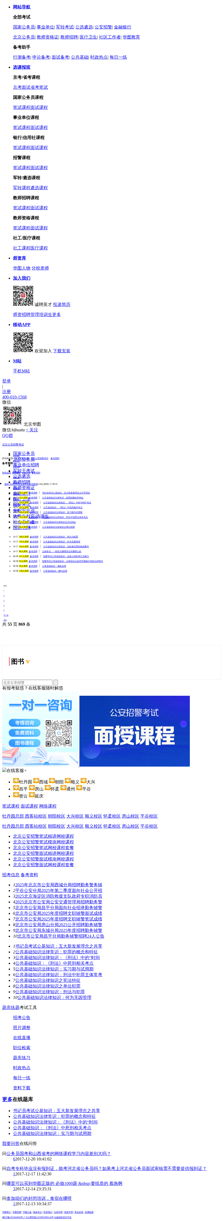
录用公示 (16, 477)
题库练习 (21, 1057)
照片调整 (21, 1027)
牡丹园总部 (13, 816)
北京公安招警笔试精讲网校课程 (43, 836)
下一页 (6, 615)
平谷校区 (149, 816)
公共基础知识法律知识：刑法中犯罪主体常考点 (65, 517)
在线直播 (21, 1037)
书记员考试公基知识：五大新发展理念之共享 (58, 946)
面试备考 (60, 57)
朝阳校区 (56, 816)
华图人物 (21, 268)
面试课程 (39, 107)
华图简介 (6, 1212)
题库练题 (11, 1007)
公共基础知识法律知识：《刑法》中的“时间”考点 (67, 502)
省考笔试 (39, 87)
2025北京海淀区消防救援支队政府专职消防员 (58, 896)
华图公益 (27, 1212)
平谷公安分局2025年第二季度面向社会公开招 (58, 890)
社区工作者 (110, 37)
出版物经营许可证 (63, 1217)
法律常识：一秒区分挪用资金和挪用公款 (61, 551)
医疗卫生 (88, 37)
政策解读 (16, 488)
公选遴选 (84, 27)
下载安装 (61, 351)
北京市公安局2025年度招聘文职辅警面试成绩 (58, 913)
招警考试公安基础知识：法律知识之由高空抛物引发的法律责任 (72, 561)
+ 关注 (32, 430)
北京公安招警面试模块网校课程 (43, 859)
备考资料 (55, 458)
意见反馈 (79, 1212)
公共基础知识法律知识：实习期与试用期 (62, 512)
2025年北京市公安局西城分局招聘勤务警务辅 (58, 884)
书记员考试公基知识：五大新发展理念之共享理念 (66, 493)
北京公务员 (24, 37)
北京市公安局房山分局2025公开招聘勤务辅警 (58, 924)
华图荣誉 (17, 1212)
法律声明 (58, 1212)
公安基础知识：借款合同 (54, 566)
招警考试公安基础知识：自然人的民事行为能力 (66, 556)
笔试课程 (21, 107)
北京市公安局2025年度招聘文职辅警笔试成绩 (58, 919)
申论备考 (41, 57)
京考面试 (21, 87)
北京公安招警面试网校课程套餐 (43, 864)
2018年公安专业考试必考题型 (21, 484)
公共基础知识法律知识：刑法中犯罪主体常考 (58, 974)
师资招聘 (21, 314)
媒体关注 (37, 1212)
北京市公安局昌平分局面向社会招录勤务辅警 (58, 907)
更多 (56, 314)
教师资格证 (47, 37)
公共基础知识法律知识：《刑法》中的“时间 (57, 957)
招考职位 (16, 466)
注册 (6, 391)
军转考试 (64, 27)
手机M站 (21, 371)
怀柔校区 (112, 816)
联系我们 (48, 1212)
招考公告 (16, 461)
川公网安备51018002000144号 (39, 1217)
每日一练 (118, 57)
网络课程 (48, 806)
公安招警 (103, 27)
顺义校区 (93, 816)
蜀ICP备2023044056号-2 (13, 1217)
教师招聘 (69, 37)
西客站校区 (36, 816)
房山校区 (130, 816)
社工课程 (21, 248)
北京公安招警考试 (13, 444)
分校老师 (40, 268)
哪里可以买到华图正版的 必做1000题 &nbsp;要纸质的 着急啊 (64, 1183)
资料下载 (21, 1088)
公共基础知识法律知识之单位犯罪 (58, 527)
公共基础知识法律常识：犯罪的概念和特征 (62, 497)
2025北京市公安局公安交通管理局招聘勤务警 (58, 902)
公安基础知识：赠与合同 (55, 571)
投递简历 (61, 304)
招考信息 (11, 874)
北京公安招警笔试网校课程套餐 (43, 847)
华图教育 (131, 37)
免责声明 (68, 1212)
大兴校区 (75, 816)
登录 (6, 381)
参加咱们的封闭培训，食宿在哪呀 (39, 1198)
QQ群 (7, 435)
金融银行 (122, 27)
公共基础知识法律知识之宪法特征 (59, 522)
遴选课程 (39, 187)
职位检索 (21, 1047)
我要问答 (11, 1143)
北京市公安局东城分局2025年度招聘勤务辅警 (58, 930)
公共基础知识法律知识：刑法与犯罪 (60, 537)
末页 (5, 620)
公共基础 (79, 57)
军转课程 (21, 187)
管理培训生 (41, 314)
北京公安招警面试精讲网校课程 (43, 853)
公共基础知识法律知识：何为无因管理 (61, 541)
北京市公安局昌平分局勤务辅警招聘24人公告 (60, 936)
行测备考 (21, 57)
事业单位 (45, 27)
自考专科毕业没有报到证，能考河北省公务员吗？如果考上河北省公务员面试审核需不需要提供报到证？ (107, 1168)
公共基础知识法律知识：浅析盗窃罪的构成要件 (66, 546)
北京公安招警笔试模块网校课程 (43, 842)
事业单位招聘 (26, 465)
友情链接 (89, 1212)
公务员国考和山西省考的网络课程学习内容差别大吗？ (59, 1153)
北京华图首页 (21, 458)
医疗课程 (39, 248)
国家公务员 (24, 27)
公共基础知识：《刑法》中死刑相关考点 (62, 507)
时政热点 (99, 57)
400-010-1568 (14, 397)
